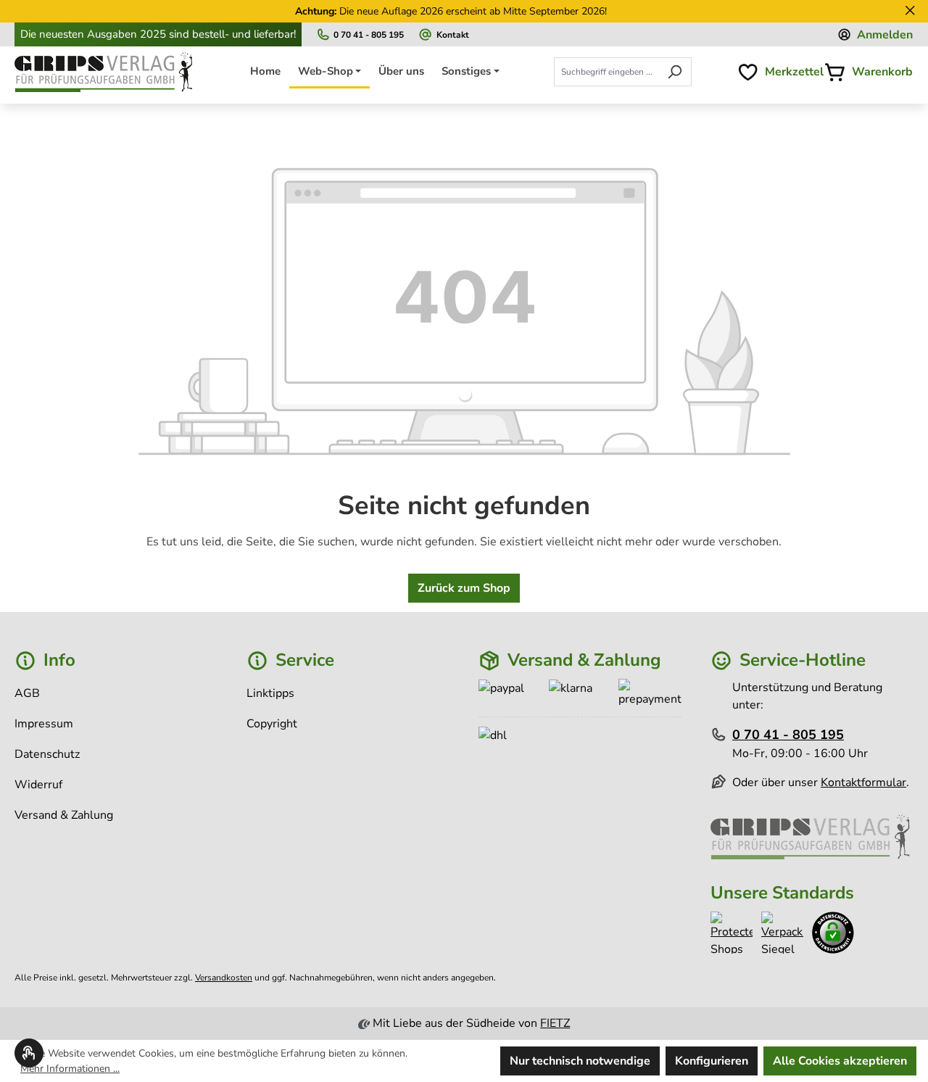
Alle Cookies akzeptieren (840, 1061)
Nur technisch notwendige (580, 1061)
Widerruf (38, 785)
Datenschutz (47, 754)
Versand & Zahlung (63, 815)
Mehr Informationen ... (70, 1068)
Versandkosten (223, 977)
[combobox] (606, 71)
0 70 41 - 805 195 (369, 34)
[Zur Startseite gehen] (105, 72)
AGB (27, 693)
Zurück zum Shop (464, 588)
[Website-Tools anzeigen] (29, 1052)
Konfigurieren (711, 1061)
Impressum (43, 724)
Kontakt (452, 34)
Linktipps (270, 693)
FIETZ (555, 1023)
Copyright (271, 724)
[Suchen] (675, 71)
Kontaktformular (863, 782)
